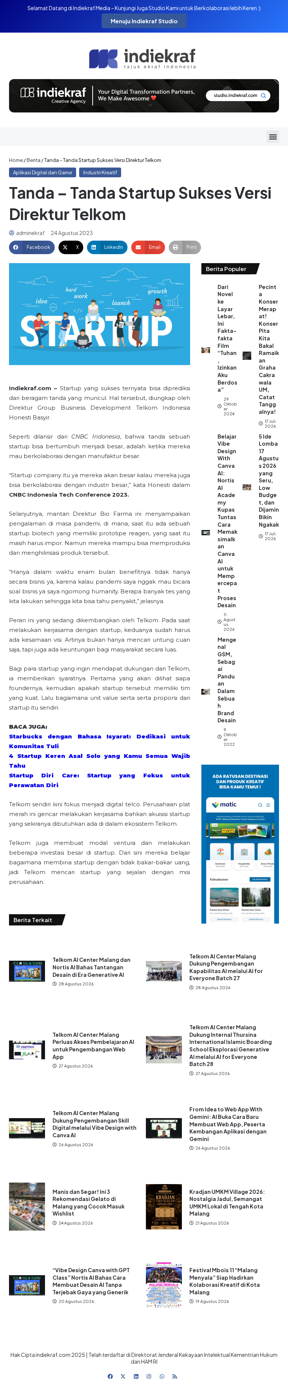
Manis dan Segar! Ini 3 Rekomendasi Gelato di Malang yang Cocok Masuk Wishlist (88, 1202)
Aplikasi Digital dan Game (42, 172)
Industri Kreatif (100, 172)
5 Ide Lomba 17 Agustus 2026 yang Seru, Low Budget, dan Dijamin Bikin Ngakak (269, 480)
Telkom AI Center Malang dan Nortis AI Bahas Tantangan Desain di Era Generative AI (91, 967)
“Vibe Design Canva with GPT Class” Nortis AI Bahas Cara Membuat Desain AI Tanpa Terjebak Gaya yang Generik (91, 1281)
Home (16, 160)
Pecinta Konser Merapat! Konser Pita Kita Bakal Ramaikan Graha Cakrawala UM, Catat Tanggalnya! (269, 349)
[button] (273, 136)
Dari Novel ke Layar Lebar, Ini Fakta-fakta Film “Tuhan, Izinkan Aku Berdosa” (227, 338)
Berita (33, 160)
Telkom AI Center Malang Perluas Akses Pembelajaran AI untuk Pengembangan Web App (93, 1045)
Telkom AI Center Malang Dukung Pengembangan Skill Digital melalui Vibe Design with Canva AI (94, 1124)
